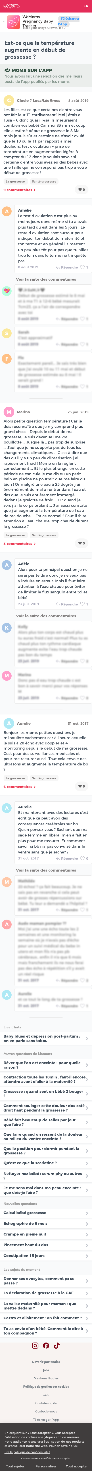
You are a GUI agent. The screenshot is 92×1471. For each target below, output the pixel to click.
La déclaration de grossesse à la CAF (38, 1293)
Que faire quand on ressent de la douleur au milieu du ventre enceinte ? (43, 1136)
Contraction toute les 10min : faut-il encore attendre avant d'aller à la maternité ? (45, 1079)
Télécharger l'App (68, 21)
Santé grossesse (44, 181)
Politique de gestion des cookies (46, 1387)
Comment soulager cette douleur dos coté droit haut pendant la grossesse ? (44, 1107)
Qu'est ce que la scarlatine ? (30, 1163)
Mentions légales (46, 1378)
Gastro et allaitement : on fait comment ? (43, 1318)
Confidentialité (46, 1403)
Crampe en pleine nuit (25, 1234)
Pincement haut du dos (26, 1245)
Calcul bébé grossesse (25, 1212)
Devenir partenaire (46, 1362)
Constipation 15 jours (24, 1255)
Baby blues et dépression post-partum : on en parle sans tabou (42, 1038)
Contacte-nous (46, 1411)
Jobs (46, 1370)
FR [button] (86, 6)
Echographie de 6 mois (26, 1223)
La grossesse (16, 181)
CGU (46, 1395)
